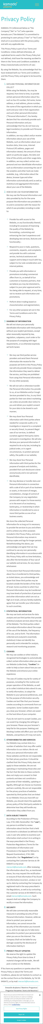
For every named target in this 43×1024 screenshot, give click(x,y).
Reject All (21, 1014)
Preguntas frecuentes (14, 990)
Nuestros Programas (29, 987)
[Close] (40, 995)
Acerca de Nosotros (30, 990)
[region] (21, 1008)
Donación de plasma (12, 987)
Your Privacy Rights (21, 1009)
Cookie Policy (16, 1004)
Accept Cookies (21, 1020)
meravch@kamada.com (16, 867)
